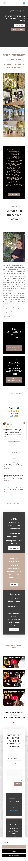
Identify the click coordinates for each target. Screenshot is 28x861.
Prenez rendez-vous (14, 348)
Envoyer (18, 784)
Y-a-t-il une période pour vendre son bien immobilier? (13, 463)
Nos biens (14, 584)
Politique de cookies (13, 858)
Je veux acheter (19, 25)
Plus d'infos (14, 629)
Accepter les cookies (14, 847)
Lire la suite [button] (6, 436)
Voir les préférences (14, 855)
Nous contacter (14, 548)
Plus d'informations (14, 380)
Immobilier (20, 466)
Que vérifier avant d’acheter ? (13, 488)
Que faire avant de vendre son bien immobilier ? (13, 476)
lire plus (6, 468)
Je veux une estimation (17, 30)
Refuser (14, 851)
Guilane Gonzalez (11, 466)
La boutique (14, 194)
